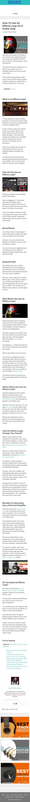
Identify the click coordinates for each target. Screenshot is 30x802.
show (13, 89)
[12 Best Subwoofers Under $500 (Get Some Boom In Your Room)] (15, 782)
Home (3, 794)
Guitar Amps (14, 709)
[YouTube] (19, 2)
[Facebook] (9, 2)
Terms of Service (19, 797)
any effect (9, 407)
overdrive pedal (17, 371)
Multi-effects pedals (8, 399)
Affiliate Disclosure (16, 794)
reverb (16, 339)
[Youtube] (16, 704)
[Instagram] (16, 2)
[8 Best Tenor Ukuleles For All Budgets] (15, 736)
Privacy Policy (10, 797)
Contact (26, 794)
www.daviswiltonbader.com (11, 699)
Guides (7, 709)
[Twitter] (13, 2)
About (8, 794)
